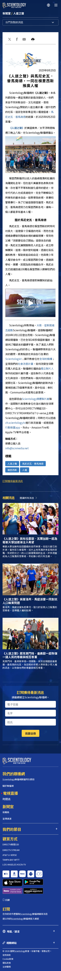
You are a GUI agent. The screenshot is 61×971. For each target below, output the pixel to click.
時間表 (7, 799)
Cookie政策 (8, 958)
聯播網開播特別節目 (19, 779)
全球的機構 (45, 359)
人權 (24, 470)
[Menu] (55, 5)
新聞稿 (6, 812)
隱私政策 (7, 962)
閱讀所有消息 (27, 498)
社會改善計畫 (25, 364)
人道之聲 (18, 13)
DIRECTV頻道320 (11, 844)
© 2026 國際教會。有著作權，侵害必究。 (27, 951)
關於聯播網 (8, 785)
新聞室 (7, 13)
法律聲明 (7, 966)
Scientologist (13, 359)
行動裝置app (12, 427)
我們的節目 (12, 829)
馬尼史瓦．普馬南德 (33, 463)
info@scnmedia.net (17, 448)
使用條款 (7, 954)
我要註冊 (30, 733)
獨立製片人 (47, 368)
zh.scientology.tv (15, 422)
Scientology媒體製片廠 (35, 399)
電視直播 (10, 793)
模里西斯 (12, 470)
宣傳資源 (7, 818)
